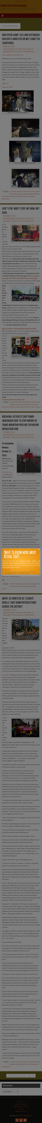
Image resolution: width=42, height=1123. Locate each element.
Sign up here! (6, 569)
